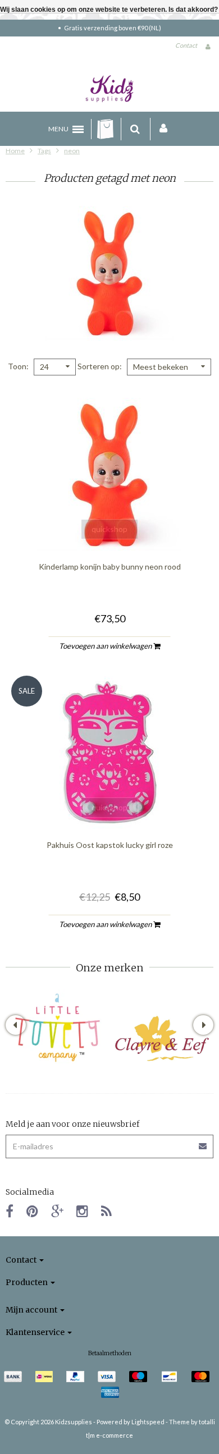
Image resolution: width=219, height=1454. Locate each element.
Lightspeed (148, 1421)
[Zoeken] (135, 129)
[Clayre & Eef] (161, 1038)
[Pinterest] (32, 1211)
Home (15, 150)
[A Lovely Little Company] (57, 1028)
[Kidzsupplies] (109, 89)
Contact (186, 45)
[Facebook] (9, 1211)
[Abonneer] (203, 1142)
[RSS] (106, 1211)
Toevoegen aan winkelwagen (106, 645)
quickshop (109, 529)
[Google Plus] (57, 1211)
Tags (44, 150)
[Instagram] (82, 1211)
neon (72, 150)
